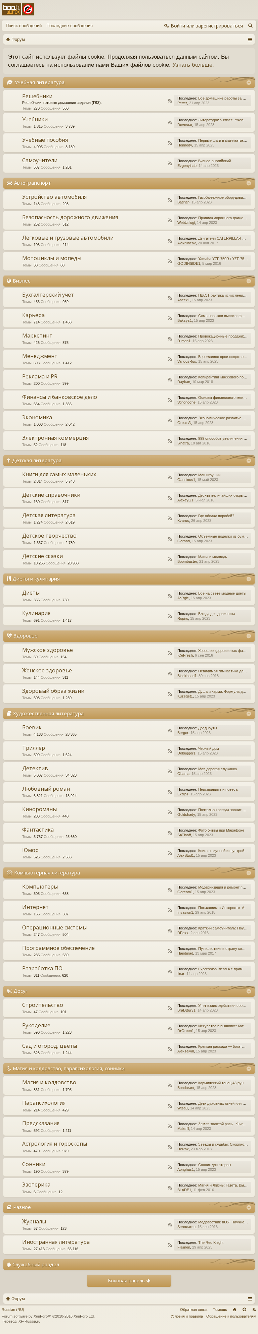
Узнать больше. (193, 64)
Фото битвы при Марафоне (221, 830)
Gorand (183, 541)
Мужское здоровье (47, 650)
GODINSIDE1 (188, 263)
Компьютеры (40, 886)
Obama (183, 774)
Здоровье (25, 635)
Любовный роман (46, 788)
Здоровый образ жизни (53, 690)
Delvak (183, 1149)
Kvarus (183, 521)
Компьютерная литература (47, 872)
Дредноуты (207, 728)
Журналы (34, 1221)
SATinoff (184, 835)
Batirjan (183, 202)
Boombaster (187, 561)
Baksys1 (184, 320)
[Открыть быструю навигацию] (249, 39)
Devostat (184, 125)
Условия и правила (187, 1316)
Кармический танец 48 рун (221, 1083)
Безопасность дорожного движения (70, 217)
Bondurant (185, 1088)
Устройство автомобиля (54, 196)
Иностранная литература (56, 1242)
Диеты (31, 592)
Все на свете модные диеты (222, 593)
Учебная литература (39, 82)
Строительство (42, 1005)
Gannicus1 (186, 480)
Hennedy (184, 145)
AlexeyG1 (185, 500)
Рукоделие (36, 1025)
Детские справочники (51, 494)
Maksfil (183, 1129)
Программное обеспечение (58, 948)
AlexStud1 (185, 855)
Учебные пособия (45, 139)
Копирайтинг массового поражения (228, 377)
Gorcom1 (185, 892)
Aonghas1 (185, 1169)
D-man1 (183, 341)
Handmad (185, 953)
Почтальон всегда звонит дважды (227, 810)
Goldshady (186, 814)
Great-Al (184, 423)
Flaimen (183, 1247)
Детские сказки (42, 556)
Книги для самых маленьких (59, 474)
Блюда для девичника (216, 614)
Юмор (30, 850)
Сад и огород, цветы (49, 1045)
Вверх (244, 1309)
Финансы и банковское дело (59, 397)
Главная (234, 1309)
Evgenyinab (187, 166)
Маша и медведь (212, 557)
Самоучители (39, 160)
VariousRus (186, 361)
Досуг (20, 990)
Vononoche (186, 402)
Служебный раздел (35, 1264)
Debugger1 (186, 753)
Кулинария (36, 613)
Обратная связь (194, 1310)
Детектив (35, 768)
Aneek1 (183, 300)
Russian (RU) (13, 1310)
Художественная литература (48, 713)
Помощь (220, 1310)
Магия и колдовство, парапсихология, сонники (69, 1068)
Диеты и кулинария (36, 578)
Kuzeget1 (185, 696)
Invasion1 (185, 912)
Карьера (33, 315)
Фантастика (38, 829)
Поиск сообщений (24, 25)
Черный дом (208, 748)
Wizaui (182, 1108)
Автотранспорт (32, 182)
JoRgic (183, 598)
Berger (182, 733)
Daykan (183, 382)
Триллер (33, 747)
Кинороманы (39, 809)
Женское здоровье (47, 670)
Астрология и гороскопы (54, 1143)
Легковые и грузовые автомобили (68, 237)
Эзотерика (36, 1184)
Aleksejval (185, 1051)
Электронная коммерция (55, 437)
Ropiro (182, 618)
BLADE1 (184, 1190)
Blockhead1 (187, 676)
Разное (22, 1207)
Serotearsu (186, 1227)
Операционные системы (54, 927)
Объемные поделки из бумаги (224, 536)
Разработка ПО (42, 968)
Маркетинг (37, 335)
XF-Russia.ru (29, 1321)
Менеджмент (39, 356)
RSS (170, 101)
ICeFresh (185, 655)
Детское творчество (49, 535)
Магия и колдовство (49, 1082)
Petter (182, 103)
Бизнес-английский (214, 161)
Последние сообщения (69, 25)
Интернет (35, 907)
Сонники (33, 1164)
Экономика (37, 417)
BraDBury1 (186, 1010)
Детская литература (36, 460)
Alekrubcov (186, 243)
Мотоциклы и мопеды (51, 258)
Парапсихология (44, 1102)
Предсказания (40, 1123)
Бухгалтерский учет (48, 294)
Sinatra (183, 443)
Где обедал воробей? (216, 516)
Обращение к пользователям (231, 1316)
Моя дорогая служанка (217, 769)
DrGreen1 (185, 1031)
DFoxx (182, 933)
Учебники (35, 119)
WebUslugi (186, 223)
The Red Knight (210, 1242)
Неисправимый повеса (218, 789)
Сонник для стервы (214, 1165)
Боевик (32, 727)
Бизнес (21, 280)
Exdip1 (182, 794)
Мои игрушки (209, 475)
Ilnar (180, 974)
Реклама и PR (39, 376)
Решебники (37, 96)
